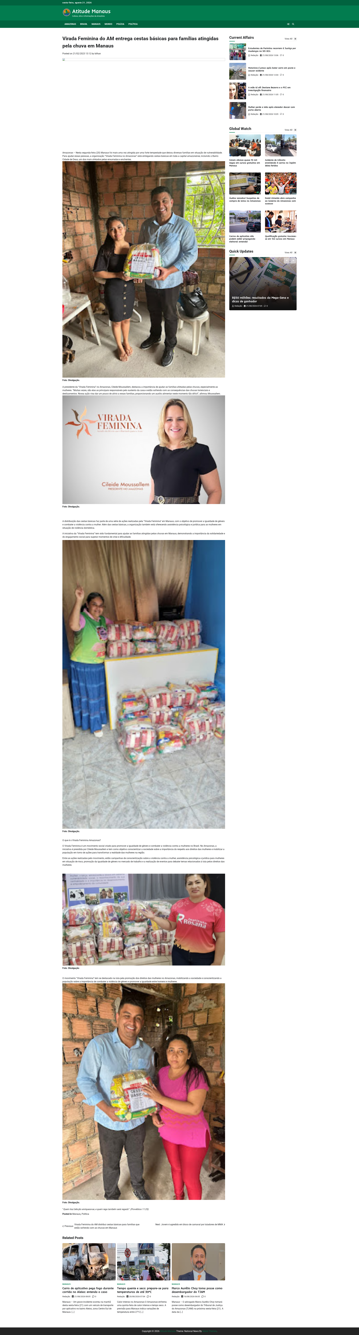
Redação (66, 1296)
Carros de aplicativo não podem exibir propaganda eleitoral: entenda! (242, 239)
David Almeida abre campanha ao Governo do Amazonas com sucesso (280, 201)
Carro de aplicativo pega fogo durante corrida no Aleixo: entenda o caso (88, 1290)
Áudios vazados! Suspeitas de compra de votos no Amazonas (245, 199)
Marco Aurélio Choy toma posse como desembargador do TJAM (197, 1290)
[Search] (293, 24)
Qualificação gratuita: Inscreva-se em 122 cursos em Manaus (281, 237)
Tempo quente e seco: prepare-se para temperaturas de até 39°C (142, 1290)
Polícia (120, 24)
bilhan (98, 53)
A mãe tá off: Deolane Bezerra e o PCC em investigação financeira (269, 88)
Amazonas (70, 24)
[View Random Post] (288, 24)
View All (288, 38)
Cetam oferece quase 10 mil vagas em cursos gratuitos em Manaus (244, 162)
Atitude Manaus (91, 11)
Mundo (108, 24)
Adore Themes (209, 1331)
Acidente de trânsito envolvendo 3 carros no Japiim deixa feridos (280, 162)
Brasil (83, 24)
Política (133, 24)
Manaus (96, 24)
